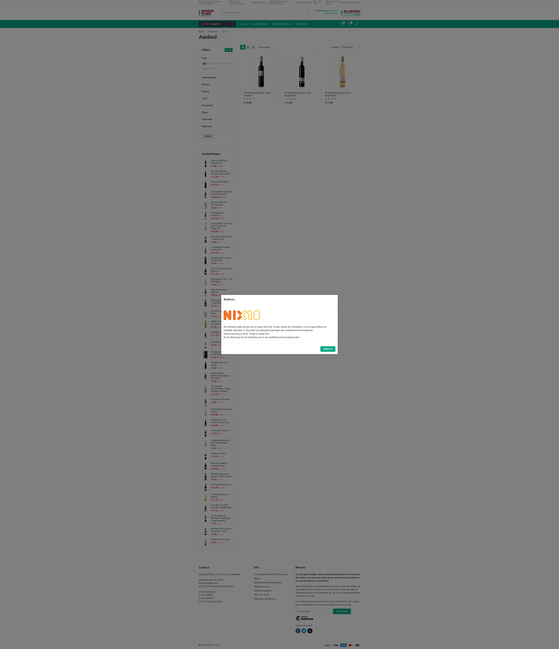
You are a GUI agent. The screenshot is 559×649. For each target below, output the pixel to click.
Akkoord (327, 349)
